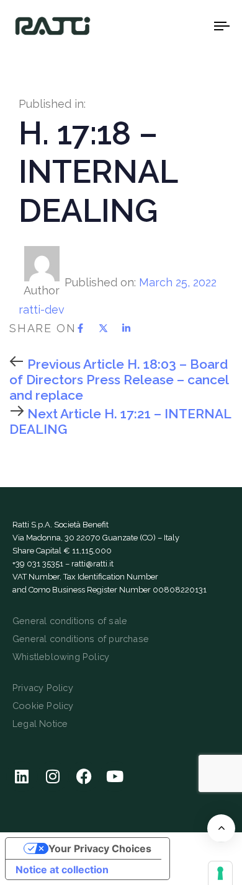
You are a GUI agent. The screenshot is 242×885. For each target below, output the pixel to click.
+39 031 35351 (37, 563)
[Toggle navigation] (193, 25)
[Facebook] (83, 776)
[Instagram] (52, 776)
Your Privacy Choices (99, 848)
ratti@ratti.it (92, 563)
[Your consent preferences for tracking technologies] (220, 873)
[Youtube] (114, 776)
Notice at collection (62, 869)
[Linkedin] (21, 776)
